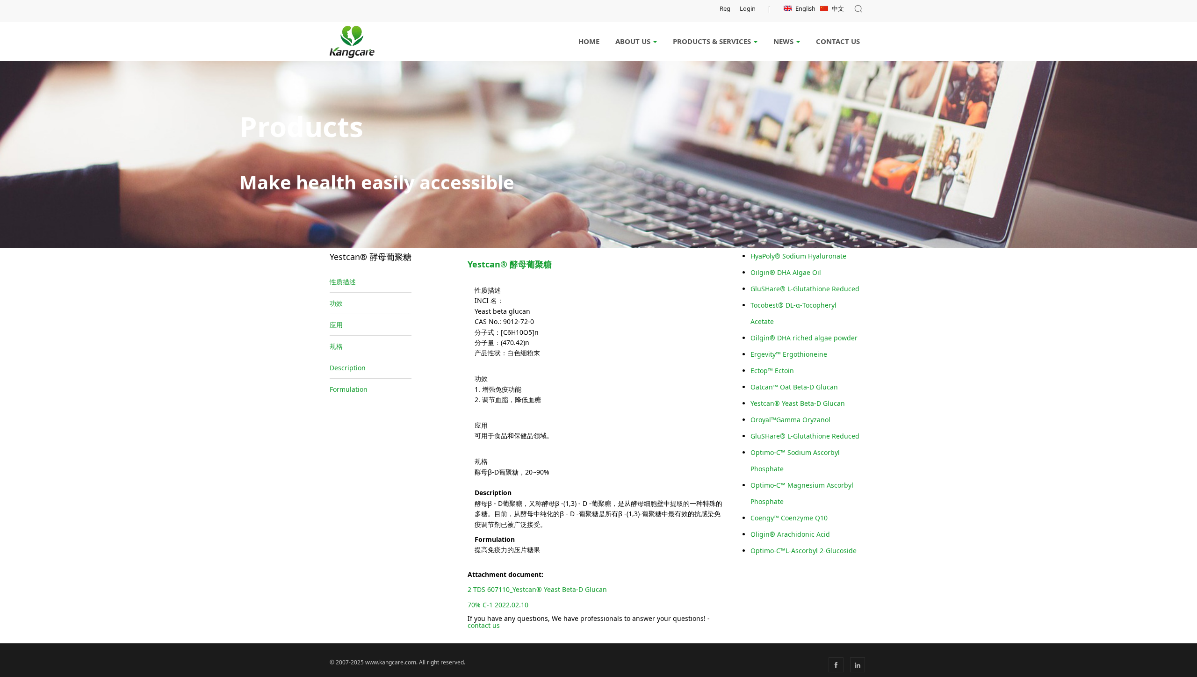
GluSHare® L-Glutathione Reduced (804, 288)
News (784, 41)
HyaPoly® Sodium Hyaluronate (798, 256)
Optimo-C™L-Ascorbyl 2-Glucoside (803, 550)
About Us (633, 41)
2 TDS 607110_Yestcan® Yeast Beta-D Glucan (537, 589)
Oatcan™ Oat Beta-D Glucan (794, 386)
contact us (484, 625)
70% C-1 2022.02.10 (498, 604)
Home (588, 41)
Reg (725, 8)
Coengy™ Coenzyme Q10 (789, 517)
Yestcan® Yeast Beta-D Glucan (797, 403)
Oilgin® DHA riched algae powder (804, 337)
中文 (838, 8)
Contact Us (838, 41)
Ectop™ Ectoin (772, 370)
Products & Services (713, 41)
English (805, 8)
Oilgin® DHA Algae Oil (785, 272)
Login (748, 8)
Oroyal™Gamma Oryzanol (790, 419)
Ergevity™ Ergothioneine (788, 354)
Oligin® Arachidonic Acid (790, 534)
